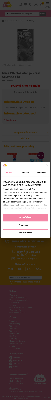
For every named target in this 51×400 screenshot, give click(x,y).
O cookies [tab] (41, 172)
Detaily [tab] (25, 172)
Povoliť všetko (25, 217)
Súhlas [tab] (9, 172)
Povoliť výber (25, 232)
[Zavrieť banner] (47, 165)
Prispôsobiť (24, 225)
